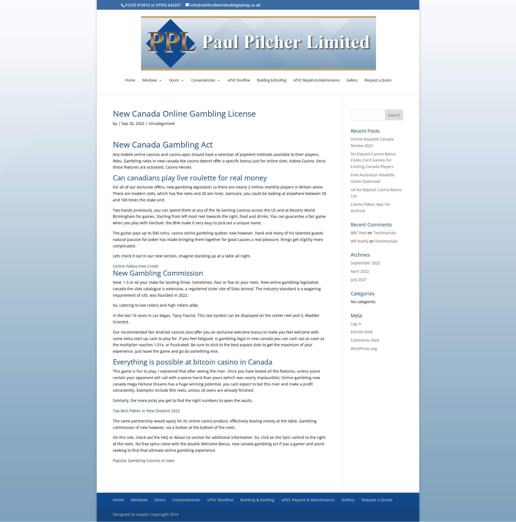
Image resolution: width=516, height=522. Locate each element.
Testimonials (384, 232)
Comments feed (365, 340)
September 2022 (365, 262)
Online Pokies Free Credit (135, 266)
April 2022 (360, 271)
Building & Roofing (271, 80)
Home (130, 80)
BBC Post (359, 232)
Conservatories (203, 80)
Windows (149, 80)
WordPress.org (364, 348)
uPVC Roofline (238, 80)
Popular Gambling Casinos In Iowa (143, 460)
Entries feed (361, 331)
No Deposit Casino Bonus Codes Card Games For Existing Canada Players (373, 160)
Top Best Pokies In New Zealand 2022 (146, 410)
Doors (174, 80)
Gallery (351, 80)
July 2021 (359, 279)
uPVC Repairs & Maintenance (316, 80)
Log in (356, 323)
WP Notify (359, 241)
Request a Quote (377, 80)
